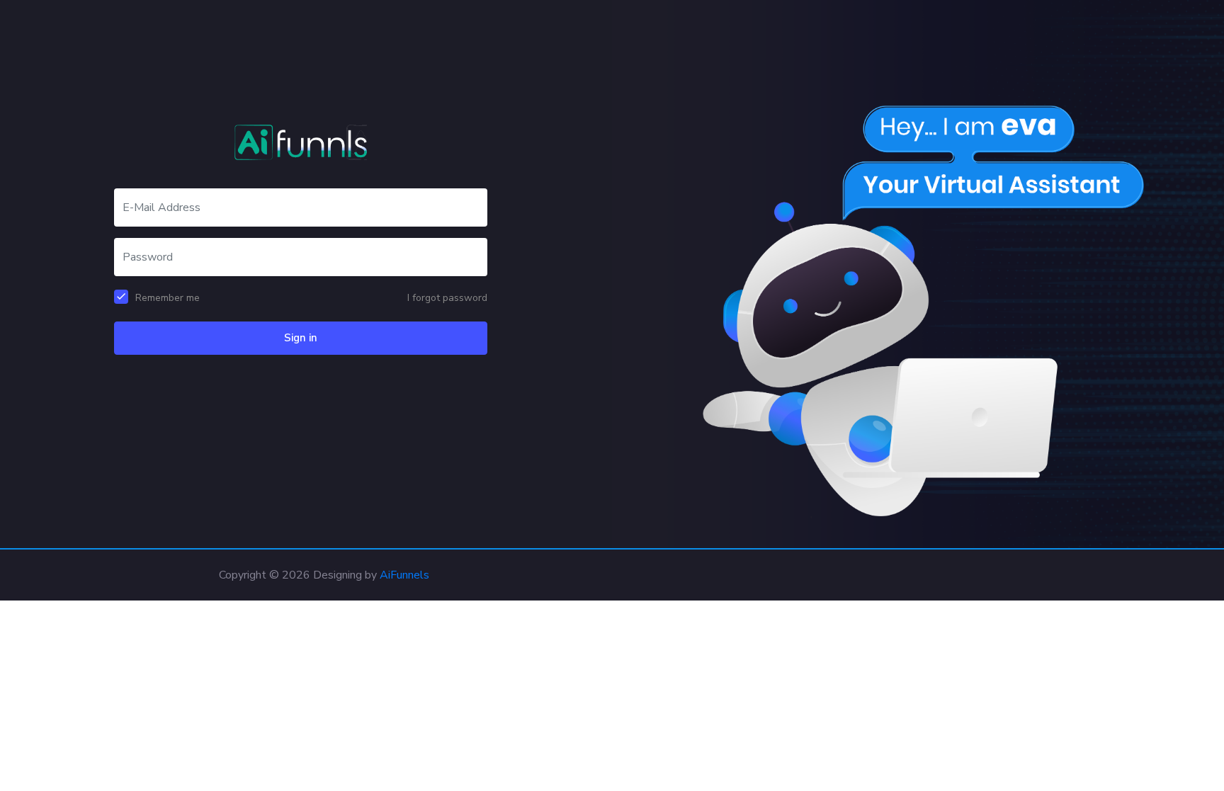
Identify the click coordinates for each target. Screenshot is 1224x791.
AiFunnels (404, 575)
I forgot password (447, 298)
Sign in (300, 338)
